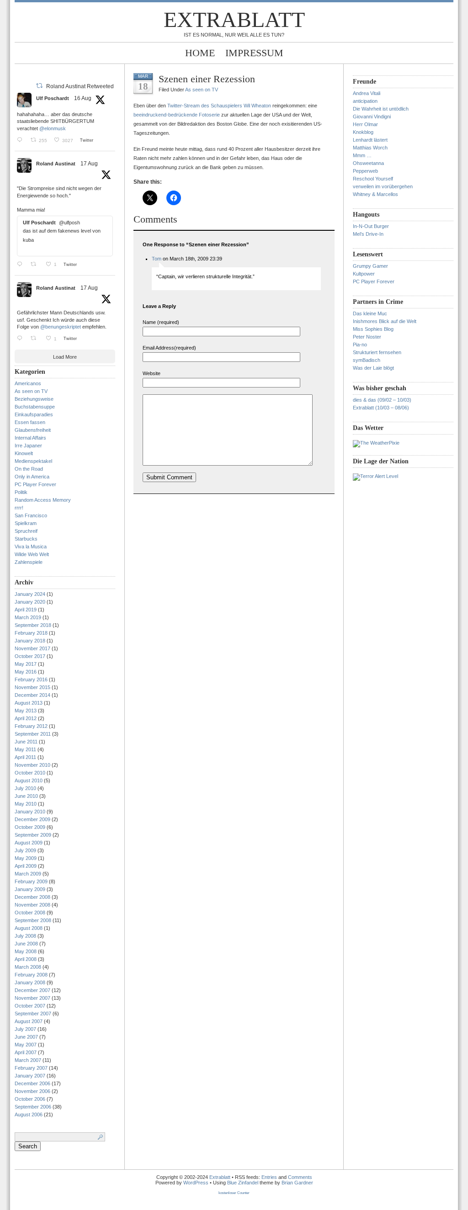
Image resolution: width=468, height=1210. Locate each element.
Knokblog (363, 132)
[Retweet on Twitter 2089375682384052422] (35, 338)
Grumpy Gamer (370, 266)
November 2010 (32, 765)
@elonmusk (52, 128)
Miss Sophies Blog (373, 329)
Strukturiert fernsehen (377, 352)
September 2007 (33, 1013)
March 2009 (28, 873)
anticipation (365, 101)
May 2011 (25, 749)
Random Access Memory (43, 500)
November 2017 (32, 648)
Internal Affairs (30, 437)
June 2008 (26, 943)
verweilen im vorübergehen (383, 186)
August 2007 (29, 1021)
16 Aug (82, 98)
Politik (21, 492)
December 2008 (32, 897)
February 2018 (31, 633)
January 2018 (30, 640)
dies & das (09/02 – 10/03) (382, 400)
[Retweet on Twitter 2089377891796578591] (35, 264)
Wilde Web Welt (32, 554)
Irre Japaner (28, 445)
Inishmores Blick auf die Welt (384, 321)
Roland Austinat (55, 163)
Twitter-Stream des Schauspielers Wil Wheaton (219, 105)
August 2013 (29, 703)
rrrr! (19, 507)
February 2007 (31, 1068)
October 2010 (30, 772)
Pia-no (360, 344)
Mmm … (362, 155)
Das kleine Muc (370, 313)
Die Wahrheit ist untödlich (381, 108)
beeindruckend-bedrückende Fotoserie (176, 114)
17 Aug (89, 163)
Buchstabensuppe (35, 406)
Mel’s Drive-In (368, 234)
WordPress (195, 1182)
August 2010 (29, 780)
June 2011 (26, 741)
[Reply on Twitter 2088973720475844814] (21, 140)
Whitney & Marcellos (375, 194)
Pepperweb (365, 171)
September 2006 (33, 1106)
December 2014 (32, 695)
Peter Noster (367, 337)
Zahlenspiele (29, 562)
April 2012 (26, 718)
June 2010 (26, 796)
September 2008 (33, 920)
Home (200, 52)
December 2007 (32, 990)
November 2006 (32, 1091)
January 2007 (30, 1075)
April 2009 (26, 866)
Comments (300, 1177)
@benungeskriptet (60, 326)
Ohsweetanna (368, 163)
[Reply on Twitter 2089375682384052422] (21, 338)
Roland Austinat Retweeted (80, 86)
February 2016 (31, 679)
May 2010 (26, 804)
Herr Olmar (365, 124)
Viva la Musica (31, 546)
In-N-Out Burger (371, 226)
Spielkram (26, 523)
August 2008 (29, 928)
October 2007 (30, 1005)
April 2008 (26, 959)
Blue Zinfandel (243, 1182)
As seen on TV (31, 391)
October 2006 (30, 1099)
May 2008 (26, 951)
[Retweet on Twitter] (39, 85)
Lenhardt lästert (370, 140)
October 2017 (30, 656)
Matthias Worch (370, 147)
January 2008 (30, 982)
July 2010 (25, 788)
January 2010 (30, 811)
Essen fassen (30, 422)
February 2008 (31, 974)
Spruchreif (26, 531)
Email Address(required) (169, 347)
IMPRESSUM (254, 52)
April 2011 (25, 757)
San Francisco (31, 515)
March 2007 (28, 1060)
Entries (269, 1177)
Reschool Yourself (373, 178)
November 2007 (32, 998)
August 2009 (29, 842)
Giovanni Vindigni (372, 116)
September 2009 (33, 835)
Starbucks (26, 538)
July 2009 (25, 850)
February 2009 (31, 881)
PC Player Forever (35, 484)
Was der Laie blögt (373, 368)
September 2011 (33, 734)
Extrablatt (234, 19)
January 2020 (30, 602)
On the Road (29, 469)
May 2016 (26, 671)
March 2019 (28, 617)
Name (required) (161, 322)
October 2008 (30, 912)
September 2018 (33, 625)
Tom (156, 258)
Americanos (28, 383)
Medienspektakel (33, 461)
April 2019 (26, 609)
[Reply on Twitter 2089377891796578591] (21, 264)
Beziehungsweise (34, 399)
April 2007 (26, 1052)
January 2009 (30, 889)
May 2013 (26, 710)
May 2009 (26, 858)
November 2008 (32, 905)
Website (151, 373)
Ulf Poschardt (52, 98)
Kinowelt (24, 453)
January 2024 (30, 594)
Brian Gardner (297, 1182)
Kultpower (364, 273)
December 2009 (32, 819)
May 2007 (26, 1044)
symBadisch (366, 360)
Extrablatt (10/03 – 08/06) (381, 407)
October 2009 (30, 827)
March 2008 (28, 967)
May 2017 (26, 664)
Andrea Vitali (366, 93)
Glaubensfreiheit (33, 430)
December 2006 (32, 1083)
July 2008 (25, 936)
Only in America (32, 476)
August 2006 (29, 1114)
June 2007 (26, 1037)
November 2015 (32, 687)
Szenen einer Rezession (207, 79)
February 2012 (31, 726)
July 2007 (25, 1029)
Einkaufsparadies (34, 414)
